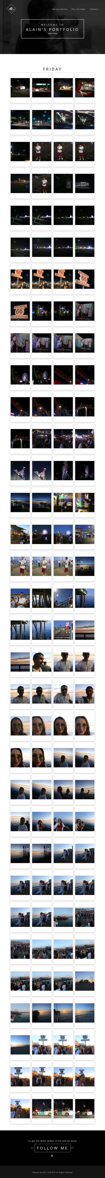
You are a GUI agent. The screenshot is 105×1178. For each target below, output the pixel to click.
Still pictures (78, 9)
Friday (52, 69)
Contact (94, 9)
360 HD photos (59, 9)
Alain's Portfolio (52, 29)
